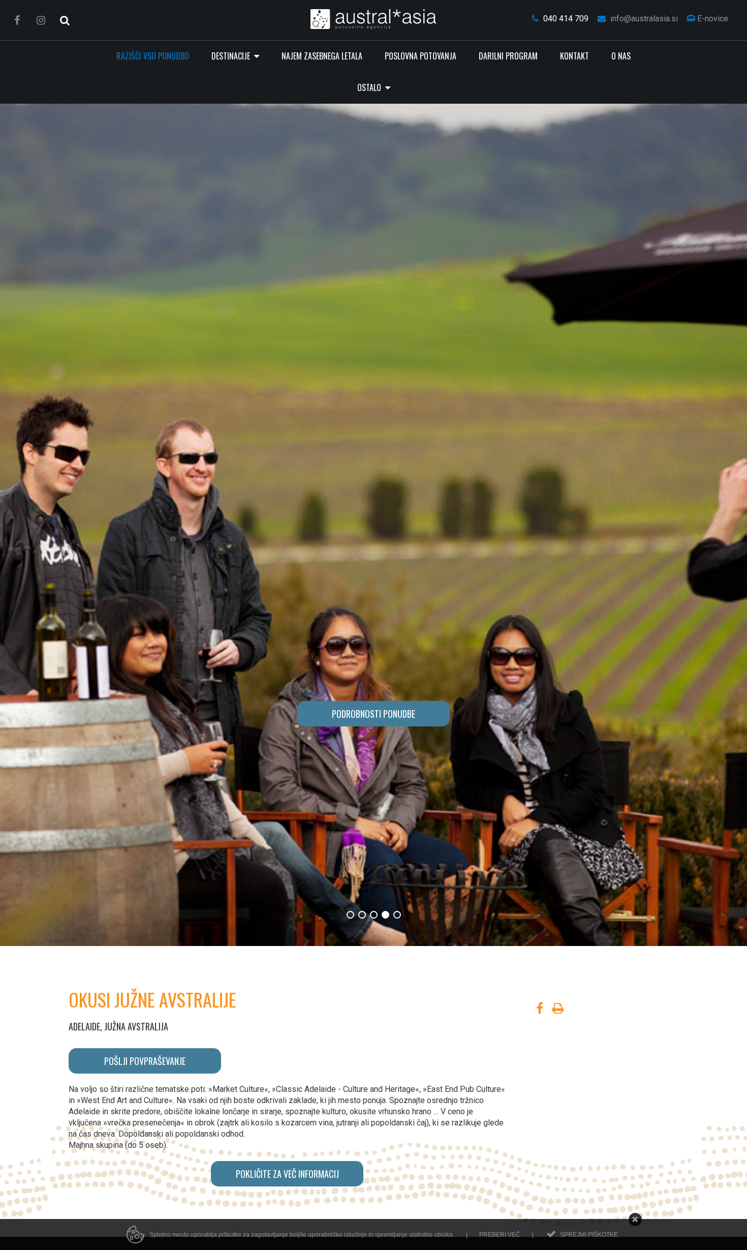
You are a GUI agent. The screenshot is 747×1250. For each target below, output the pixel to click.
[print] (558, 1010)
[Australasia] (373, 19)
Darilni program (508, 56)
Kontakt (574, 56)
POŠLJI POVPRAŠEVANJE (144, 1061)
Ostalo (370, 87)
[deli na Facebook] (539, 1010)
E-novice (711, 18)
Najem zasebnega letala (322, 56)
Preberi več (499, 1234)
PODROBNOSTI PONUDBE (373, 713)
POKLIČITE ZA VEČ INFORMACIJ (287, 1173)
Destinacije (231, 56)
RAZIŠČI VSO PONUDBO (152, 56)
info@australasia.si (643, 18)
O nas (621, 56)
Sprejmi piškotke (589, 1234)
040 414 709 (564, 18)
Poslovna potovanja (420, 56)
